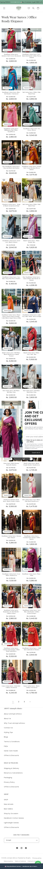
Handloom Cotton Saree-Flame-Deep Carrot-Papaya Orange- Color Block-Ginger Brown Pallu (11, 316)
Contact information (34, 861)
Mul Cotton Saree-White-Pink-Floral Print (32, 93)
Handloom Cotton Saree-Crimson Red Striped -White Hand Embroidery (11, 649)
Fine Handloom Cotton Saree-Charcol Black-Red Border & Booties (31, 278)
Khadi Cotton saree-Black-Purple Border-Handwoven (31, 464)
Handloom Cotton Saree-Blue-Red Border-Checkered (11, 93)
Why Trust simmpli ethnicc (14, 723)
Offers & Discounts (11, 755)
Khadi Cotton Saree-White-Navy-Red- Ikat (31, 353)
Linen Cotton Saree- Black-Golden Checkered (31, 686)
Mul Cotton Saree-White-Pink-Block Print (32, 205)
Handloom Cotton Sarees (14, 818)
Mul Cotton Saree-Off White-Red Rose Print (11, 391)
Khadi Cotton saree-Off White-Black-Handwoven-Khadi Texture (11, 354)
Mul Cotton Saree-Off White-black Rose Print (31, 391)
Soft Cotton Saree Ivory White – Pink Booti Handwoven (31, 500)
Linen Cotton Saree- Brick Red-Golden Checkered (11, 686)
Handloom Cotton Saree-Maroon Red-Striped (11, 536)
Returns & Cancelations (13, 773)
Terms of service (20, 861)
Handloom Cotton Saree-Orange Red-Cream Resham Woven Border (31, 168)
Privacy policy (36, 858)
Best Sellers (8, 809)
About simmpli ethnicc (13, 714)
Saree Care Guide (11, 751)
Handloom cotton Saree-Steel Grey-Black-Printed (11, 241)
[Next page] (30, 701)
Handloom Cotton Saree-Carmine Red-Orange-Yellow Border (31, 537)
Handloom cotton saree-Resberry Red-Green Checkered (11, 55)
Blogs (6, 737)
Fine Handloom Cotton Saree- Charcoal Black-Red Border (11, 167)
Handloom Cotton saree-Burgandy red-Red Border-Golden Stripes (11, 612)
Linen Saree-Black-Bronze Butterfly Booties (11, 464)
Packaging (8, 778)
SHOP (6, 800)
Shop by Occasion (11, 813)
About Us (7, 719)
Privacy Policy (9, 782)
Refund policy (8, 861)
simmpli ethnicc (12, 858)
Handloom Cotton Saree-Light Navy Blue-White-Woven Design (31, 315)
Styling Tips (8, 732)
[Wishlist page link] (29, 8)
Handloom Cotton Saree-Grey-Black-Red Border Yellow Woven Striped (31, 56)
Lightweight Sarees (11, 823)
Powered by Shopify (24, 858)
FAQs (6, 746)
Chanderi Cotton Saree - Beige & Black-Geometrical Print (11, 205)
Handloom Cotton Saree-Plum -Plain (31, 574)
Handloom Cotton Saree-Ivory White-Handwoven (11, 574)
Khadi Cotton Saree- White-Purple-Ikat (31, 241)
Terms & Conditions (12, 742)
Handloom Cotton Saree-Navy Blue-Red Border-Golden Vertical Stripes (32, 612)
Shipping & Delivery (11, 768)
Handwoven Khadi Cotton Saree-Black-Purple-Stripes (11, 500)
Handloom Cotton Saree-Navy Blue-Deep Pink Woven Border (11, 277)
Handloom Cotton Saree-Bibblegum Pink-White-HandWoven (11, 130)
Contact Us (8, 728)
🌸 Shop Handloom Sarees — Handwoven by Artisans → (21, 866)
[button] (4, 8)
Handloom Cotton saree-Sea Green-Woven (31, 129)
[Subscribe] (36, 840)
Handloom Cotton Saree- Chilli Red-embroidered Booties (31, 648)
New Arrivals (8, 804)
